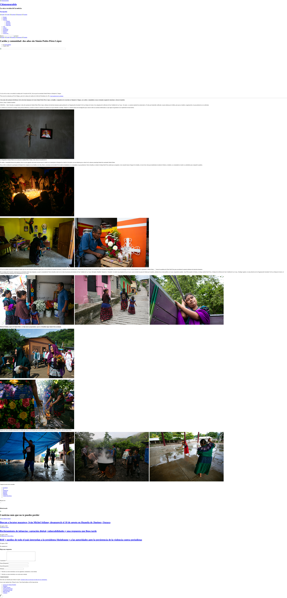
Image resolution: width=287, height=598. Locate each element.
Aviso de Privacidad (7, 588)
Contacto (5, 592)
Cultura (5, 28)
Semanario (5, 30)
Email (4, 566)
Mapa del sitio (6, 591)
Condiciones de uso (7, 590)
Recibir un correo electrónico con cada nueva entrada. (14, 574)
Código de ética (6, 587)
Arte (4, 26)
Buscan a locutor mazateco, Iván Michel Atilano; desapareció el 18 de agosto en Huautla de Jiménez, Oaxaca (55, 522)
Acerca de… (6, 33)
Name (4, 563)
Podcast (5, 32)
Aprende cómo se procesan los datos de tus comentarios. (34, 579)
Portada (5, 17)
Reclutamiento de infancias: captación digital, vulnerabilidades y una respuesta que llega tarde (48, 531)
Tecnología (5, 29)
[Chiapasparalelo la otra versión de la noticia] (143, 0)
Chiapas (8, 21)
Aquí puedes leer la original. (56, 96)
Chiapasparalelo (8, 4)
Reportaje (8, 23)
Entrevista (8, 25)
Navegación (3, 11)
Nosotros (5, 586)
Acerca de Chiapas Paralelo (9, 584)
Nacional (8, 22)
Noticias (5, 19)
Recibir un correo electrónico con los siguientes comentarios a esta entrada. (19, 571)
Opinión (5, 18)
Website (2, 568)
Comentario (3, 560)
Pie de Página (7, 44)
